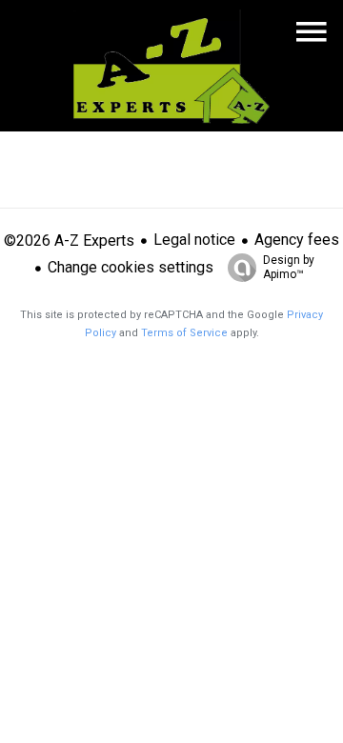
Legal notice (194, 240)
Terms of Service (184, 333)
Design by (288, 267)
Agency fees (296, 240)
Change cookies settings (130, 267)
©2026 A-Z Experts (69, 240)
